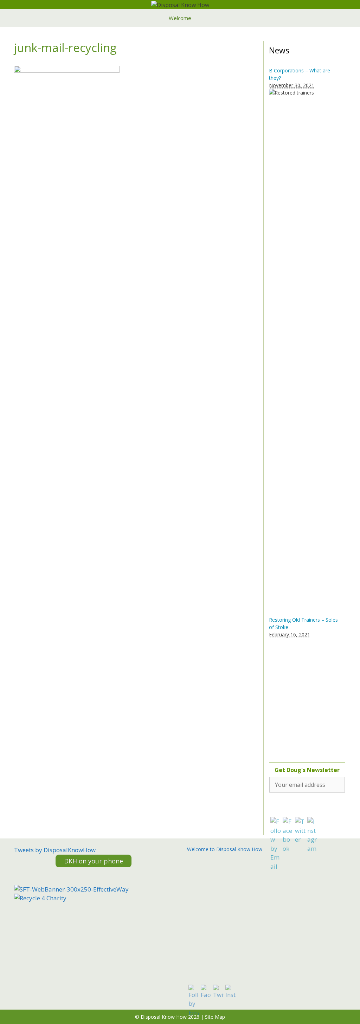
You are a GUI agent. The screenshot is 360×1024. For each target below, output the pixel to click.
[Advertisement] (313, 696)
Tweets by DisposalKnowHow (55, 850)
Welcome (180, 17)
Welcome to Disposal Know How (224, 849)
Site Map (215, 1016)
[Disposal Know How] (180, 4)
